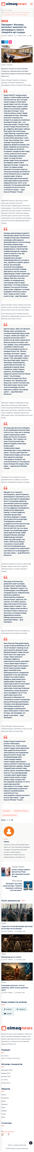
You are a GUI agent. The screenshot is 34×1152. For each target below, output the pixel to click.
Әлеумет (4, 1111)
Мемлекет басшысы (21, 811)
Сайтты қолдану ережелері (10, 1058)
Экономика (5, 1098)
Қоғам (3, 1101)
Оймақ (10, 35)
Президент (6, 811)
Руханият (4, 1104)
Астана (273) (5, 1083)
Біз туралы (5, 1056)
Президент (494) (7, 1070)
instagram (22, 1009)
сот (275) (4, 1080)
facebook (9, 1009)
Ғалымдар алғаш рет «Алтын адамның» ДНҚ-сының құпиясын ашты (14, 987)
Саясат (3, 1095)
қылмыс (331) (6, 1076)
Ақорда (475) (5, 1073)
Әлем (3, 1117)
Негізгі (3, 10)
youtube (9, 1013)
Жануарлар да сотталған (11, 957)
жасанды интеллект (10, 815)
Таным (10, 10)
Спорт (3, 1107)
